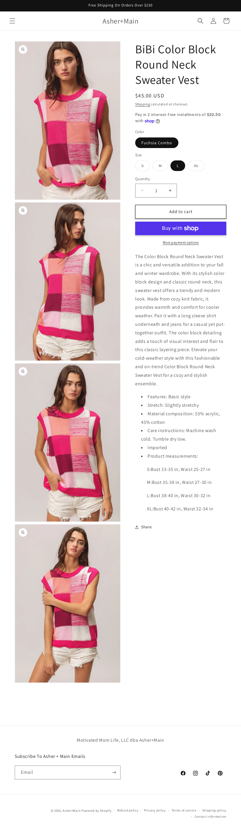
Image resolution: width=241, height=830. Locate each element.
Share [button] (146, 526)
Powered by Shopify (96, 811)
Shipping (142, 104)
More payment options (181, 242)
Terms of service (184, 810)
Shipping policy (214, 810)
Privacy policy (155, 810)
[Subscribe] (113, 772)
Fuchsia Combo (156, 142)
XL (199, 167)
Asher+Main (72, 811)
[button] (12, 20)
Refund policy (127, 810)
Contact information (210, 816)
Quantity (142, 178)
